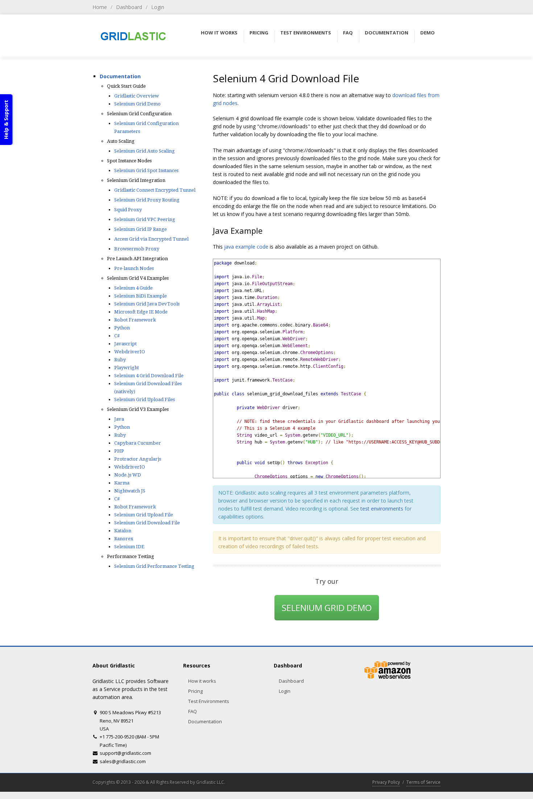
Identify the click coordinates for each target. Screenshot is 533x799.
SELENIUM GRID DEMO (327, 607)
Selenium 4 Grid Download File (148, 375)
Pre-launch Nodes (134, 268)
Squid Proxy (128, 209)
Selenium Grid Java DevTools (146, 304)
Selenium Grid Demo (137, 104)
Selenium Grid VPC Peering (144, 219)
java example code (247, 246)
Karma (121, 483)
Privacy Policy (386, 782)
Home (99, 7)
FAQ (192, 711)
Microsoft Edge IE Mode (141, 312)
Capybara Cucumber (137, 443)
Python (122, 327)
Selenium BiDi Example (140, 296)
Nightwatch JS (129, 491)
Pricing (195, 691)
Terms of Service (423, 782)
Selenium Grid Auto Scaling (144, 151)
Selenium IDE (129, 546)
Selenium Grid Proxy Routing (146, 200)
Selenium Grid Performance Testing (154, 566)
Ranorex (123, 538)
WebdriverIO (129, 351)
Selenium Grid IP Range (140, 229)
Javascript (125, 343)
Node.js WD (127, 475)
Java (119, 419)
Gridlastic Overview (136, 96)
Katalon (122, 530)
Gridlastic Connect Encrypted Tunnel (154, 190)
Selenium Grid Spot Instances (146, 170)
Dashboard (129, 7)
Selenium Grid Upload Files (144, 399)
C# (117, 335)
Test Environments (208, 701)
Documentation (120, 76)
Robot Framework (135, 319)
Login (157, 7)
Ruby (120, 359)
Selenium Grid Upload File (143, 514)
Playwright (126, 367)
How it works (202, 681)
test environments (381, 508)
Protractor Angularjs (137, 459)
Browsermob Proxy (136, 248)
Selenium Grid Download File (147, 522)
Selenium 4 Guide (133, 288)
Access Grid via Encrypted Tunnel (151, 239)
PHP (119, 451)
